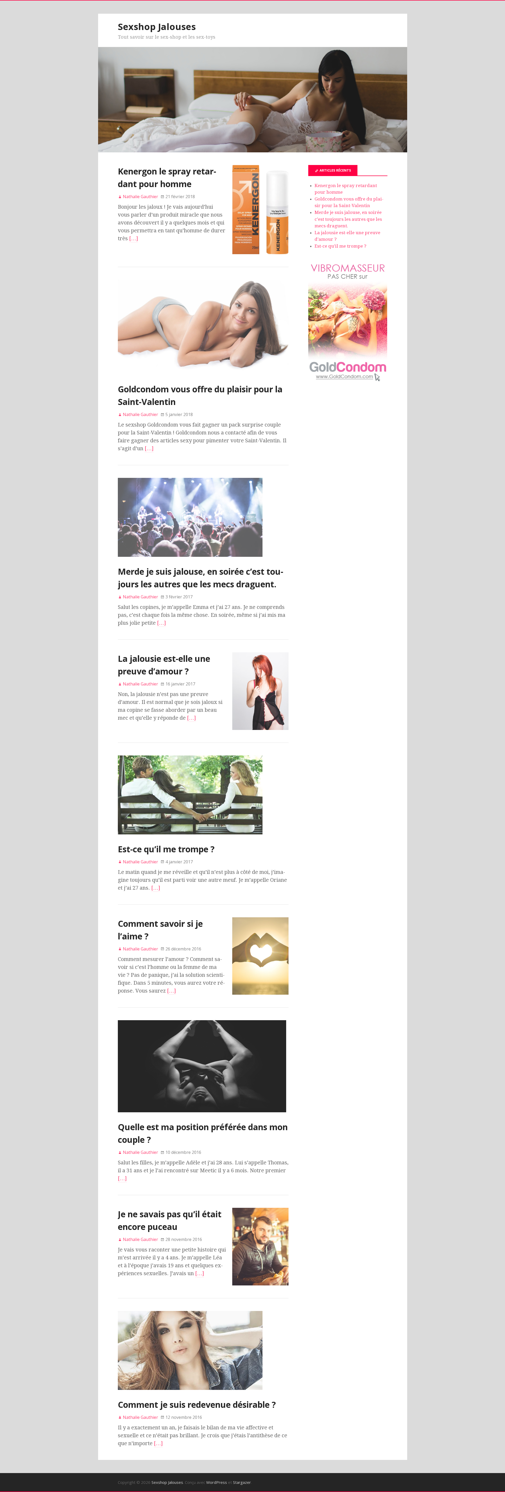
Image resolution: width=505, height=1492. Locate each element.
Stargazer (242, 1482)
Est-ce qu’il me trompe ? (166, 849)
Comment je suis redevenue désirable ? (197, 1404)
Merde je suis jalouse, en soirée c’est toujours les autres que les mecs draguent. (348, 219)
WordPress (216, 1482)
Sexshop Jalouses (157, 27)
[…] (133, 238)
